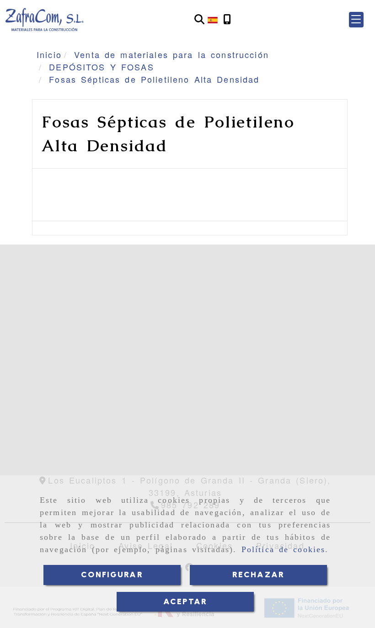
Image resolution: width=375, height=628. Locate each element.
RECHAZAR (258, 574)
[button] (356, 19)
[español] (213, 19)
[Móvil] (227, 19)
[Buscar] (199, 19)
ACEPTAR (185, 601)
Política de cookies (283, 549)
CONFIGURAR (112, 574)
